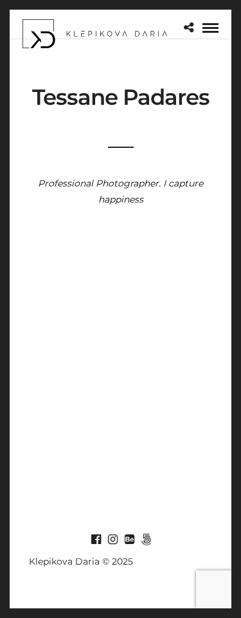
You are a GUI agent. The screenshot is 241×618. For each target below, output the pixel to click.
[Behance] (129, 539)
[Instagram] (112, 539)
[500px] (146, 539)
